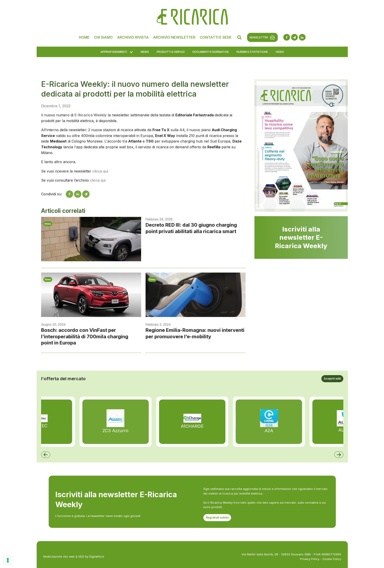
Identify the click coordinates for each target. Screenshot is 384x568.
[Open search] (239, 37)
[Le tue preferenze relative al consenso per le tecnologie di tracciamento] (8, 560)
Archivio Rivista (133, 37)
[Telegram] (86, 194)
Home (84, 37)
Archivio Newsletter (174, 37)
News (145, 51)
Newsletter (259, 37)
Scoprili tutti (332, 378)
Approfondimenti (113, 51)
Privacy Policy (309, 559)
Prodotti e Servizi (171, 51)
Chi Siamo (103, 37)
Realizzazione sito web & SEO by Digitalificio (73, 556)
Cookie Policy (331, 559)
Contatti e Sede (216, 37)
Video (280, 51)
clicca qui (100, 171)
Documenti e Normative (210, 51)
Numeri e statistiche (252, 51)
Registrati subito (217, 517)
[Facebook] (69, 194)
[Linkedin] (77, 194)
